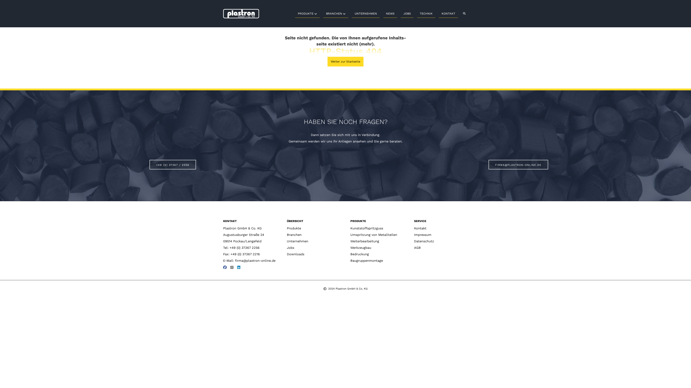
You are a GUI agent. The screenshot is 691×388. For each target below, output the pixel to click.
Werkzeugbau (360, 248)
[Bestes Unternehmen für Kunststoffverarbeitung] (241, 13)
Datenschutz (424, 241)
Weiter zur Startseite (345, 61)
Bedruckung (359, 254)
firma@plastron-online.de (255, 260)
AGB (417, 248)
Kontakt (420, 228)
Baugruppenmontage (366, 260)
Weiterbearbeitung (364, 241)
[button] (464, 13)
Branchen (294, 235)
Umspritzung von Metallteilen (373, 235)
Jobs (290, 248)
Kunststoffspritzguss (366, 228)
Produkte (294, 228)
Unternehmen (297, 241)
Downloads (295, 254)
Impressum (422, 235)
